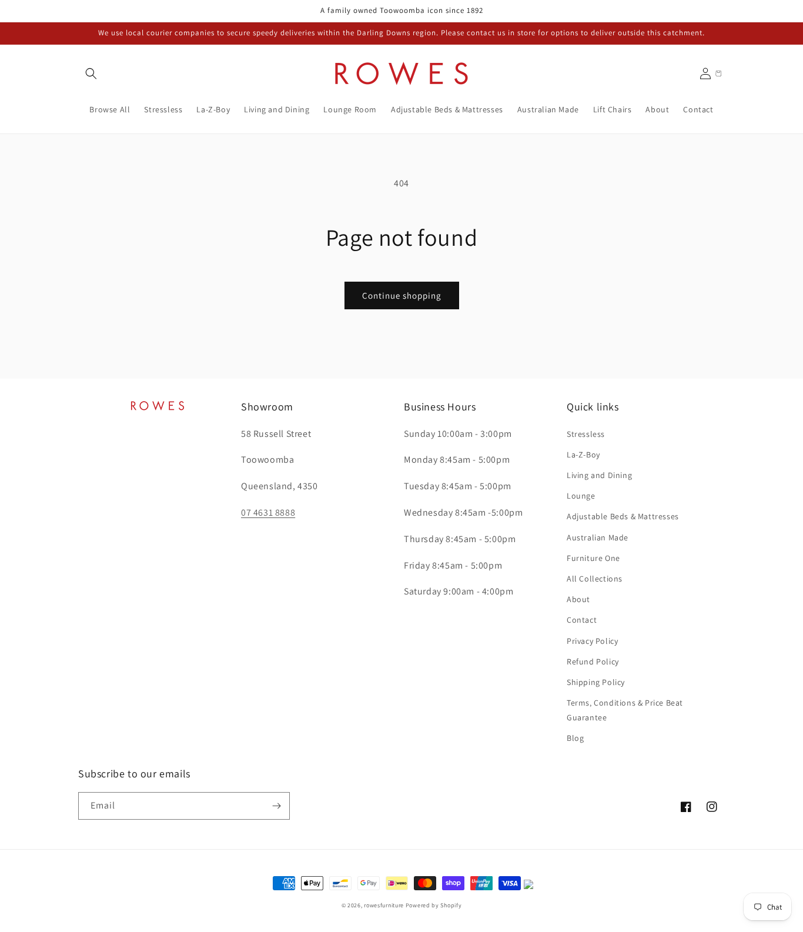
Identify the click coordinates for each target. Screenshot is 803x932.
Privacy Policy (592, 641)
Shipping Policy (596, 682)
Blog (575, 738)
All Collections (595, 578)
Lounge (581, 495)
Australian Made (597, 537)
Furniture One (593, 558)
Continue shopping (401, 295)
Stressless (586, 434)
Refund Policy (593, 661)
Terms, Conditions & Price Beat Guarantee (625, 710)
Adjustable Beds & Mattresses (623, 516)
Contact (582, 619)
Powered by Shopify (434, 905)
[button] (91, 73)
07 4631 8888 (268, 512)
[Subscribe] (276, 806)
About (578, 599)
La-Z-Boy (583, 454)
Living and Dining (599, 475)
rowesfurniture (384, 905)
